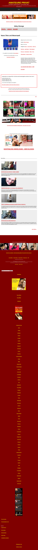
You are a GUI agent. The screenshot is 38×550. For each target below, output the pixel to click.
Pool (33, 51)
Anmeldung (19, 274)
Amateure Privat (19, 325)
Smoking (19, 343)
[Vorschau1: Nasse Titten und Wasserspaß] (5, 49)
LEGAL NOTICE (16, 264)
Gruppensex (19, 431)
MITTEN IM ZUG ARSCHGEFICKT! (8, 220)
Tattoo (31, 51)
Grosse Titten (29, 46)
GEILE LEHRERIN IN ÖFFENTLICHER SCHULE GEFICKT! (13, 204)
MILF (19, 327)
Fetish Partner (3, 527)
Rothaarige (19, 400)
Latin (19, 465)
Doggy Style (19, 436)
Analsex (19, 447)
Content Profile (20, 257)
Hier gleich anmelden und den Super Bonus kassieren (10, 84)
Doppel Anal (19, 364)
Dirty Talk (19, 439)
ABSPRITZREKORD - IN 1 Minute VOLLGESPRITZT (12, 188)
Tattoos (19, 478)
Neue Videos (19, 295)
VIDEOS (9, 29)
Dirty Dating (3, 530)
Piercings (22, 51)
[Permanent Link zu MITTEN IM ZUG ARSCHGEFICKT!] (8, 214)
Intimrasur (19, 408)
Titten (19, 449)
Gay (19, 382)
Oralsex (19, 395)
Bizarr (19, 410)
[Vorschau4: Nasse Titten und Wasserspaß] (13, 49)
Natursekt (19, 392)
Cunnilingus (19, 374)
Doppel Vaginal (19, 366)
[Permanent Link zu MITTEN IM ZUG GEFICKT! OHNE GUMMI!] (8, 165)
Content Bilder (11, 257)
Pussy (19, 397)
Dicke (26, 46)
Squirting (19, 353)
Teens (19, 418)
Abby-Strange (26, 42)
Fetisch (19, 335)
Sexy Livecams (3, 519)
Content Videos (15, 257)
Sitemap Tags (25, 257)
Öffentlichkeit (23, 54)
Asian (19, 457)
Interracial (19, 483)
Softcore (19, 369)
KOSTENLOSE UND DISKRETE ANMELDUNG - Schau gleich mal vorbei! (19, 125)
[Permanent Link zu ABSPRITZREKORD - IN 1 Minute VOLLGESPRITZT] (8, 182)
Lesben (19, 340)
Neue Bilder (19, 297)
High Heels (19, 384)
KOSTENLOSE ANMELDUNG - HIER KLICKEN (19, 149)
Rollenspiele (19, 475)
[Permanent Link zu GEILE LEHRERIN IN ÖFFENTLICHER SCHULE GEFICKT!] (8, 198)
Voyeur (19, 351)
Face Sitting (19, 387)
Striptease (19, 348)
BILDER (15, 29)
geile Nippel (27, 49)
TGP (28, 257)
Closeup (19, 434)
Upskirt (19, 462)
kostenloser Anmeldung (11, 57)
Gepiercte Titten (29, 54)
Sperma (19, 405)
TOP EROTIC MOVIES (5, 537)
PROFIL (3, 29)
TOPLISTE (19, 301)
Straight (19, 338)
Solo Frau (34, 46)
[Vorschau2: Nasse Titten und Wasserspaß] (8, 49)
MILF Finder (3, 535)
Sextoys (19, 444)
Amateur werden (19, 546)
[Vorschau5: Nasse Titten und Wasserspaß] (16, 49)
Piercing (19, 423)
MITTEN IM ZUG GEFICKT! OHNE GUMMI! (10, 171)
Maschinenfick (19, 452)
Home (19, 9)
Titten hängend (31, 49)
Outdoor (19, 390)
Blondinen (19, 426)
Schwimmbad (27, 51)
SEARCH (11, 270)
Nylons (19, 473)
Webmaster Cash (19, 544)
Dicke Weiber (19, 413)
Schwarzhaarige (19, 356)
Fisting (19, 330)
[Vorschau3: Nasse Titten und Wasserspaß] (11, 49)
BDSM (19, 416)
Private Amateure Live (5, 521)
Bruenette (19, 421)
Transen (19, 460)
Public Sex (22, 49)
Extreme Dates (3, 532)
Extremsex (19, 403)
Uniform (19, 379)
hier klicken (16, 53)
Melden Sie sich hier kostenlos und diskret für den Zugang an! (19, 91)
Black (19, 361)
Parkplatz (19, 377)
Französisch (19, 470)
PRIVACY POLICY (21, 264)
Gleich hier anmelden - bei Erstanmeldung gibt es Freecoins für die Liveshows (18, 21)
